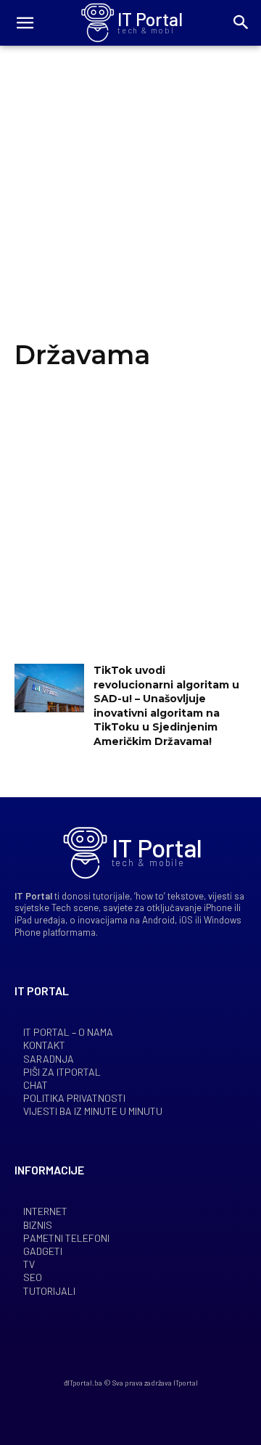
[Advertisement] (130, 205)
